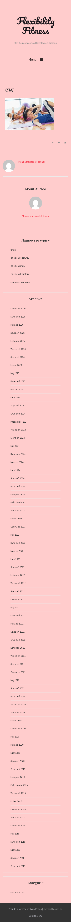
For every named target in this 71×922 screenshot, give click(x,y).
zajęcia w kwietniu (20, 273)
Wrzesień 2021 (18, 655)
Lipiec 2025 (16, 365)
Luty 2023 (15, 559)
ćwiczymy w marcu (20, 282)
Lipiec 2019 (16, 801)
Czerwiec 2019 (18, 809)
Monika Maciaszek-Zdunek (31, 161)
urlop (13, 249)
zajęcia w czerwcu (20, 257)
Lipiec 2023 (16, 518)
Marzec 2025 (17, 389)
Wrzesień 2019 (18, 793)
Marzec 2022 (17, 623)
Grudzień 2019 (18, 769)
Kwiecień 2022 (18, 615)
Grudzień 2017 (18, 866)
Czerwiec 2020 (18, 728)
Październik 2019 (19, 785)
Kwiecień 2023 (18, 542)
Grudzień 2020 (18, 696)
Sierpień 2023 (18, 510)
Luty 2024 (15, 470)
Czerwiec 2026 (18, 308)
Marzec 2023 (17, 550)
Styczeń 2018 (17, 857)
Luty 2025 (15, 397)
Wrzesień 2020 (18, 704)
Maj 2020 (15, 736)
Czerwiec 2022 (18, 599)
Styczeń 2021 (17, 688)
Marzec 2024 (17, 462)
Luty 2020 (15, 752)
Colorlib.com (35, 915)
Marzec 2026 (17, 324)
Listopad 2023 (18, 494)
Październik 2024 (19, 421)
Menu (32, 59)
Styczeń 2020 (17, 760)
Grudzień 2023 (18, 486)
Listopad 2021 (18, 647)
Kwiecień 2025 (18, 381)
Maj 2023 (15, 534)
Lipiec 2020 (16, 720)
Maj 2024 (15, 445)
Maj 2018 (15, 833)
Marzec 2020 (17, 744)
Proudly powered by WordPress (25, 908)
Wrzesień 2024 (18, 429)
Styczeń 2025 (17, 405)
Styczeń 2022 (17, 631)
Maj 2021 (15, 680)
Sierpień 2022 (18, 591)
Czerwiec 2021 (18, 672)
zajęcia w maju (18, 265)
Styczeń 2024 (17, 478)
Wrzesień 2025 (18, 349)
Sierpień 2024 (18, 437)
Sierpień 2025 (18, 356)
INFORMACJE (17, 892)
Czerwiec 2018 (18, 825)
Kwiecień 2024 (18, 453)
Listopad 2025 (18, 340)
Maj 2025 (15, 373)
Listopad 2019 (18, 777)
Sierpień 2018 (18, 817)
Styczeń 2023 (17, 567)
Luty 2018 (15, 849)
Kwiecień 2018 (18, 841)
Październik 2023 (19, 502)
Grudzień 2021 (18, 639)
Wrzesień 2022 (18, 583)
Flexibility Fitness (36, 25)
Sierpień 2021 (18, 663)
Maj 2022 (15, 607)
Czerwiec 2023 (18, 526)
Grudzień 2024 (18, 413)
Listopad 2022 (18, 575)
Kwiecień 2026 (18, 316)
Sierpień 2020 (18, 712)
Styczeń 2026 (17, 332)
